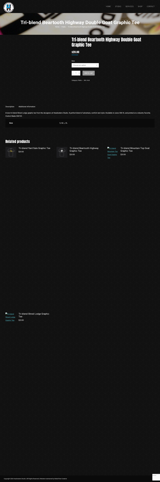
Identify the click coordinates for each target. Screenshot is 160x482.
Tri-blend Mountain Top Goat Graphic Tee (135, 149)
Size (73, 61)
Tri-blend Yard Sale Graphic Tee (34, 148)
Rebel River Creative (61, 479)
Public (80, 80)
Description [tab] (9, 107)
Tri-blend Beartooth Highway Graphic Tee (84, 149)
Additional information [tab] (27, 107)
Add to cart (88, 73)
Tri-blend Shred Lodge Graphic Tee (34, 315)
